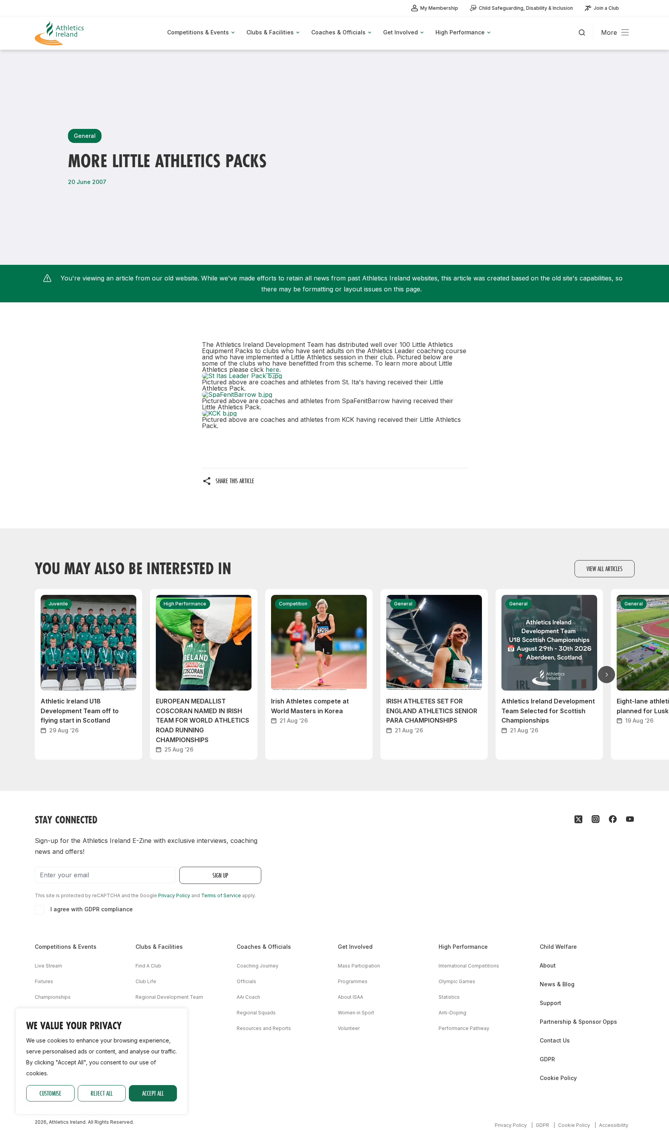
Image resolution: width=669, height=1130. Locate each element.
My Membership (439, 8)
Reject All (101, 1093)
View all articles (605, 568)
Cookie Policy (558, 1078)
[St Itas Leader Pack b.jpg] (334, 376)
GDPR (547, 1059)
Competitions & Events (65, 946)
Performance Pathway (464, 1028)
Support (550, 1003)
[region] (101, 1061)
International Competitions (469, 966)
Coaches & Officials (264, 946)
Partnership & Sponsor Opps (578, 1021)
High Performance (463, 946)
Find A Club (148, 966)
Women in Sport (356, 1013)
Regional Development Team (169, 997)
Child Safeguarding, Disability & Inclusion (526, 8)
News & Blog (557, 984)
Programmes (353, 981)
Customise (50, 1093)
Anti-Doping (452, 1013)
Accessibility (613, 1125)
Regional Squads (256, 1013)
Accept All (153, 1093)
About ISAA (350, 997)
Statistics (449, 997)
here (272, 369)
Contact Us (555, 1040)
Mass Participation (359, 966)
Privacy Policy (174, 895)
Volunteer (349, 1028)
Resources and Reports (264, 1028)
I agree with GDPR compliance (91, 909)
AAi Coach (248, 997)
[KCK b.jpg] (334, 413)
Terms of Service (221, 895)
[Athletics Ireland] (60, 33)
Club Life (146, 981)
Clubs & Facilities (159, 946)
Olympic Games (457, 981)
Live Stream (48, 966)
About (548, 965)
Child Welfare (558, 946)
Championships (53, 997)
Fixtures (44, 981)
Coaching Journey (257, 966)
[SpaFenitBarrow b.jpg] (334, 394)
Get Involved (355, 946)
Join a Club (606, 8)
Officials (246, 981)
